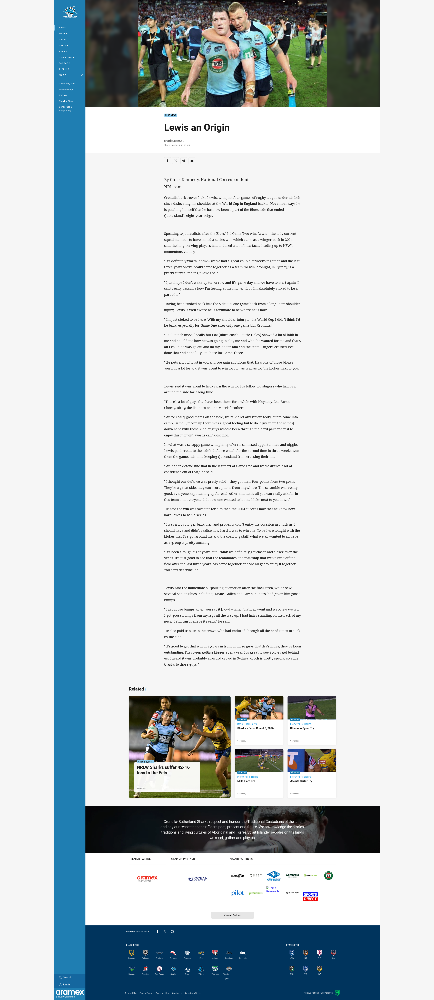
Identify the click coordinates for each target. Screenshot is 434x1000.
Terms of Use (131, 993)
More (62, 75)
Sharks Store (66, 101)
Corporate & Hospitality (65, 108)
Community (67, 57)
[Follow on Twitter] (165, 931)
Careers (159, 993)
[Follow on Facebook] (157, 931)
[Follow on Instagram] (172, 931)
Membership (66, 89)
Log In (67, 984)
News (62, 27)
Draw (62, 39)
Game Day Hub (67, 83)
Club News (170, 115)
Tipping (64, 69)
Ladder (64, 45)
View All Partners (232, 915)
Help (167, 993)
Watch (63, 33)
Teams (63, 51)
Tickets (63, 95)
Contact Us (177, 993)
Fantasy (64, 63)
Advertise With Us (193, 993)
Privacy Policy (146, 993)
